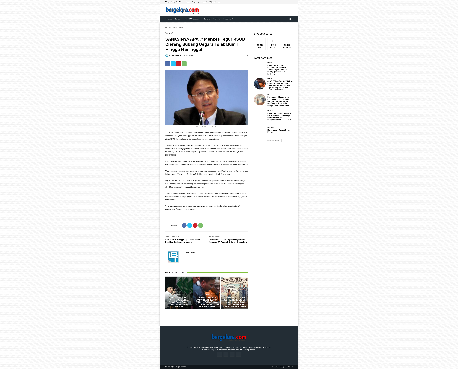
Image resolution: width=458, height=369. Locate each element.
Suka (260, 40)
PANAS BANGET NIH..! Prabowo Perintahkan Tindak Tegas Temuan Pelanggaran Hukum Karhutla (179, 302)
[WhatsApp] (184, 63)
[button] (290, 19)
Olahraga (270, 127)
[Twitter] (288, 1)
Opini (234, 295)
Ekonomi (270, 110)
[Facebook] (282, 1)
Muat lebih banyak (273, 140)
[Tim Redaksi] (167, 55)
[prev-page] (166, 313)
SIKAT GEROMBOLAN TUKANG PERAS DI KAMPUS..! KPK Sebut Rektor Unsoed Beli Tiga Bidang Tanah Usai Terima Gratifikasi (207, 302)
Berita (175, 27)
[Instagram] (285, 1)
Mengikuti (273, 40)
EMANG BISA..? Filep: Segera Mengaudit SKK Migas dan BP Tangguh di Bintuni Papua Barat (228, 241)
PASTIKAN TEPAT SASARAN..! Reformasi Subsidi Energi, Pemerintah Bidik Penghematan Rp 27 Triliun (279, 116)
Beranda (168, 27)
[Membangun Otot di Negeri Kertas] (260, 130)
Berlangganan (287, 40)
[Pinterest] (178, 63)
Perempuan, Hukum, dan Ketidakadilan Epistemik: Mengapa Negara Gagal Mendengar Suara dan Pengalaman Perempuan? (234, 302)
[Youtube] (291, 1)
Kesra (181, 27)
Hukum (206, 295)
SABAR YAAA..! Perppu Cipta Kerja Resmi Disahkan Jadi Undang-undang (182, 241)
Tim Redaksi (176, 55)
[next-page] (170, 313)
